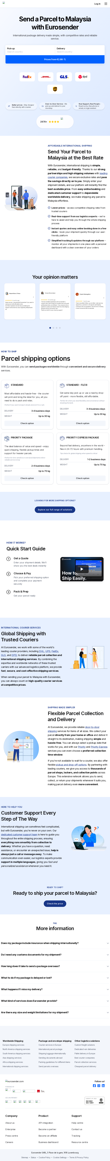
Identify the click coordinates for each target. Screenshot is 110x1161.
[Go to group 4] (60, 328)
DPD (14, 655)
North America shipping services (16, 1049)
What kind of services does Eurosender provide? (29, 1000)
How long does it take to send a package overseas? (30, 966)
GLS (3, 655)
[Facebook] (93, 1086)
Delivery (61, 48)
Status (33, 1157)
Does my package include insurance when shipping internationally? (40, 943)
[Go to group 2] (53, 328)
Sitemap (24, 1157)
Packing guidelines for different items (54, 1062)
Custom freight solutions (85, 1045)
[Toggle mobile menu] (106, 4)
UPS (47, 651)
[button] (55, 54)
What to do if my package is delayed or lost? (26, 977)
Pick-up (11, 48)
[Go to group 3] (56, 328)
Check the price (55, 903)
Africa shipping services (13, 1062)
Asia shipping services (12, 1058)
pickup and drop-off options (71, 764)
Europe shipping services (13, 1045)
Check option (27, 423)
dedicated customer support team (19, 834)
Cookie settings (60, 1157)
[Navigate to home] (13, 4)
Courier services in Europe (50, 1045)
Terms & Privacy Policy (79, 1157)
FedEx (55, 651)
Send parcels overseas (48, 1066)
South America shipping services (16, 1053)
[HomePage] (55, 1081)
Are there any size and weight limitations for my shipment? (35, 1012)
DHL (41, 651)
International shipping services (15, 1066)
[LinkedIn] (102, 1086)
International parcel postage (50, 1049)
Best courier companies (85, 1058)
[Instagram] (98, 1086)
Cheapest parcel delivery (85, 1066)
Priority (82, 746)
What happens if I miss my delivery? (22, 989)
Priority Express (99, 746)
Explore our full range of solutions (55, 510)
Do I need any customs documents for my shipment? (31, 954)
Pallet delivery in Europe (85, 1053)
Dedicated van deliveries (85, 1049)
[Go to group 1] (50, 328)
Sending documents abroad (50, 1058)
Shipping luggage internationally (52, 1053)
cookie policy (44, 1157)
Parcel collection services (85, 1062)
